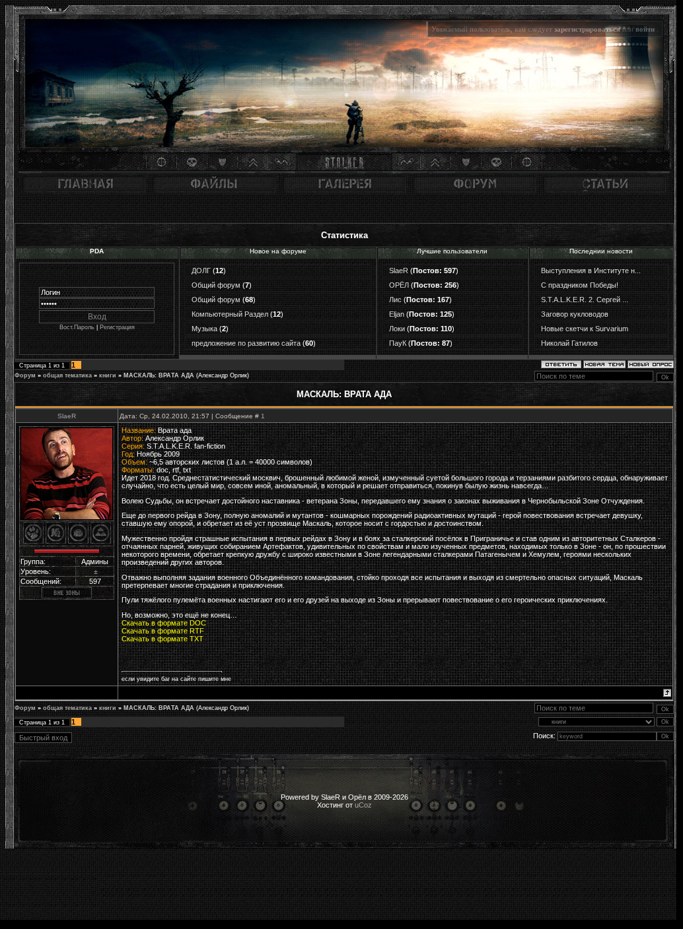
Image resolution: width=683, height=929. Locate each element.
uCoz (363, 805)
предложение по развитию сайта (246, 343)
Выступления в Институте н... (591, 270)
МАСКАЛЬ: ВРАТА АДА (159, 375)
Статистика (344, 235)
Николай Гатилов (569, 343)
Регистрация (117, 327)
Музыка (204, 329)
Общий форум (216, 285)
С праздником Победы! (579, 285)
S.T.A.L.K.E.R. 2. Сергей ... (584, 300)
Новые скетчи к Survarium (584, 329)
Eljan (396, 314)
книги (107, 375)
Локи (397, 329)
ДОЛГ (201, 270)
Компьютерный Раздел (230, 314)
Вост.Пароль (76, 327)
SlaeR (398, 270)
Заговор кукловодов (574, 314)
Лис (395, 300)
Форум (25, 375)
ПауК (397, 343)
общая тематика (67, 375)
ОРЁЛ (399, 285)
